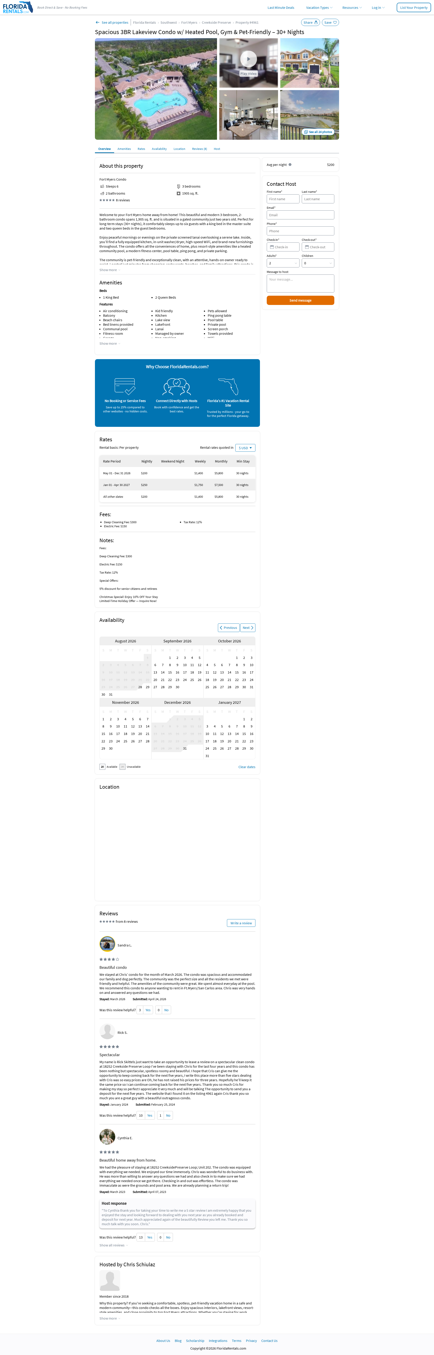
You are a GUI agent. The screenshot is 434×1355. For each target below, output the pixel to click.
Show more (108, 269)
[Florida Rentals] (18, 14)
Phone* (272, 224)
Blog (178, 1340)
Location (179, 149)
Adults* (272, 256)
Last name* (309, 192)
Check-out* (309, 240)
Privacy (251, 1340)
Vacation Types (317, 7)
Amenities (124, 149)
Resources (350, 7)
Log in (376, 7)
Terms (236, 1340)
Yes (148, 1010)
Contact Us (269, 1340)
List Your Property (413, 7)
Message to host (277, 272)
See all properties (115, 22)
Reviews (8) (199, 149)
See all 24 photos (320, 132)
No (166, 1010)
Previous (230, 627)
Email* (271, 208)
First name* (274, 192)
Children (307, 256)
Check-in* (273, 240)
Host (217, 149)
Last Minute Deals (281, 7)
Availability (159, 149)
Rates (141, 149)
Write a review (241, 923)
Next (246, 627)
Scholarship (195, 1340)
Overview (104, 149)
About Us (163, 1340)
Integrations (218, 1340)
